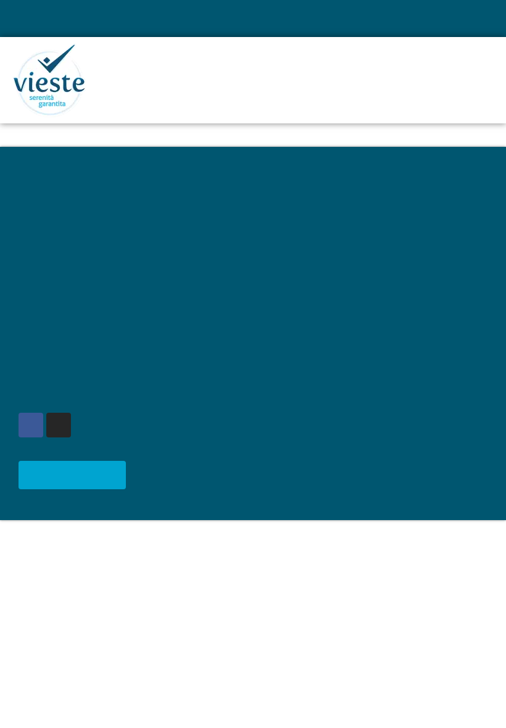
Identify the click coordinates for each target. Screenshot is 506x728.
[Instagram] (58, 425)
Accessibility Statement (69, 331)
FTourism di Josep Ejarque (329, 419)
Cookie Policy (48, 318)
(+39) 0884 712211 (325, 281)
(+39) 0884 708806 (325, 267)
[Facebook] (31, 425)
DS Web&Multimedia (316, 433)
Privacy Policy (49, 304)
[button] (481, 18)
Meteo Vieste (77, 474)
